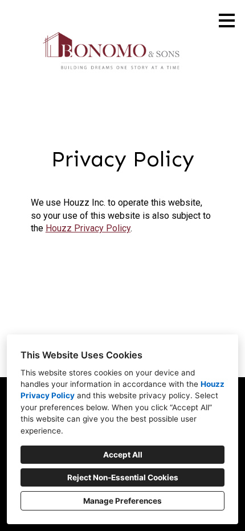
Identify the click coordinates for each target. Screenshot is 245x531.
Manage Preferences (122, 500)
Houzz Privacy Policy (88, 228)
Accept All (122, 454)
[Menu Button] (226, 20)
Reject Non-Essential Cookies (122, 477)
